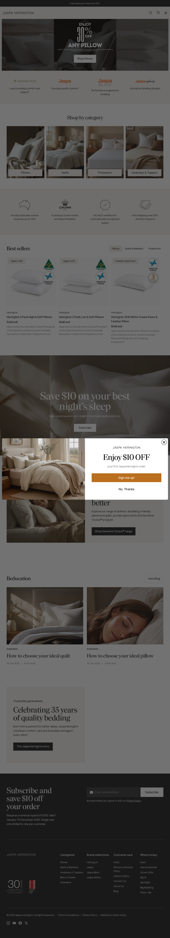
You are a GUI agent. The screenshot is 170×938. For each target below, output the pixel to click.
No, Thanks (126, 489)
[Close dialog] (164, 442)
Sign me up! (126, 478)
